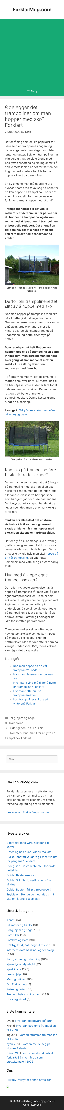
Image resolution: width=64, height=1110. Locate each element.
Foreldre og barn (17, 940)
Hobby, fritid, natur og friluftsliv (27, 945)
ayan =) (12, 1044)
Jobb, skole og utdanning (23, 959)
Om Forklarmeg (17, 984)
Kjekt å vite (14, 969)
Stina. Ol (12, 1053)
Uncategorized (16, 999)
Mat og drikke (16, 979)
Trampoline (16, 723)
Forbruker (13, 935)
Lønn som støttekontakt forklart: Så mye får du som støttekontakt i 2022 (30, 1057)
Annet (10, 920)
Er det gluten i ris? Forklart (26, 728)
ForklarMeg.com (32, 9)
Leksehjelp (14, 974)
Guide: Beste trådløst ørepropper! (29, 889)
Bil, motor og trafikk (19, 925)
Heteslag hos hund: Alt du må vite (29, 852)
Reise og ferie (16, 989)
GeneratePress (32, 1104)
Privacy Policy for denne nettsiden (29, 1079)
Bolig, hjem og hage (22, 718)
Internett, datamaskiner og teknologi (30, 950)
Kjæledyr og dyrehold (21, 964)
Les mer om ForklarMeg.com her (28, 812)
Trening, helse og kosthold (24, 994)
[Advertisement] (32, 53)
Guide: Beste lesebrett (21, 875)
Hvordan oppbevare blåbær (33, 1020)
